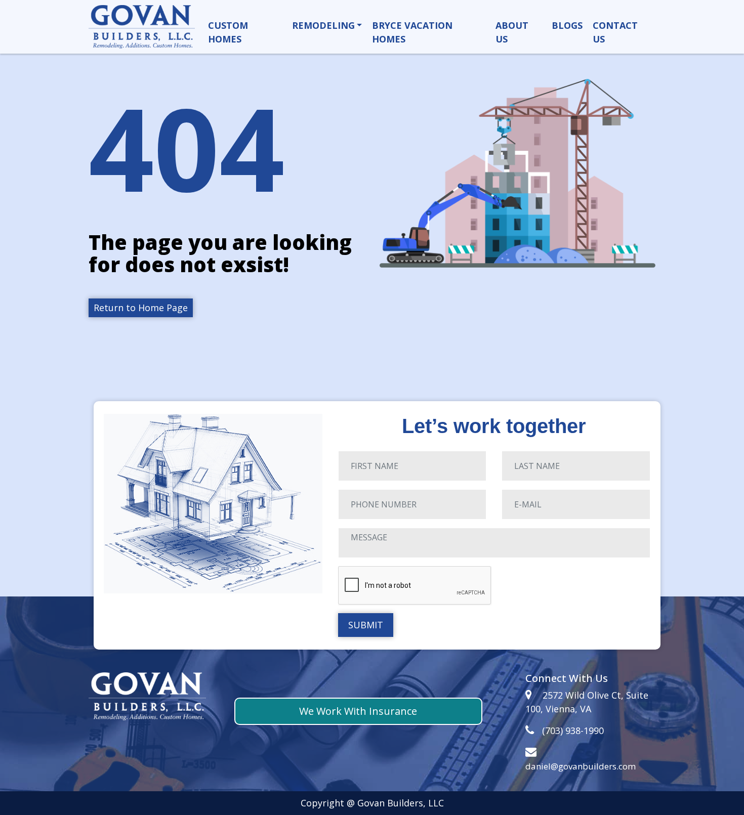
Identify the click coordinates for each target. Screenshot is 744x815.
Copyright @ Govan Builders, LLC (372, 803)
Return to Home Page (141, 308)
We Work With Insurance (358, 711)
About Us (511, 32)
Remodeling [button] (323, 25)
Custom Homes (228, 32)
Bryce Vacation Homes (412, 32)
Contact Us (615, 32)
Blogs (567, 25)
